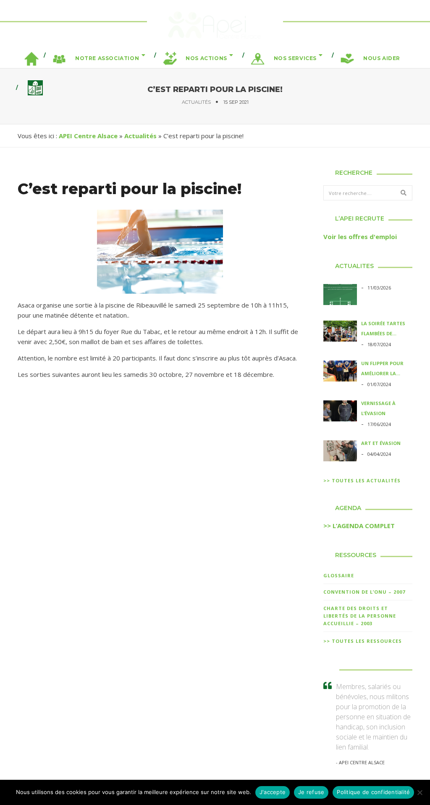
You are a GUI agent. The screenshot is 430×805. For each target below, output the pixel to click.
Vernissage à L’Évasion (378, 408)
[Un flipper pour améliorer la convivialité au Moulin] (340, 372)
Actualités (196, 102)
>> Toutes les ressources (362, 641)
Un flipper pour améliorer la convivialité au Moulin (382, 369)
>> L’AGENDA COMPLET (359, 525)
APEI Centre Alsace (88, 136)
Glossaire (338, 575)
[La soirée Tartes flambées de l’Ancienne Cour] (340, 332)
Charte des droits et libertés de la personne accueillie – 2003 (359, 615)
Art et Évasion (381, 443)
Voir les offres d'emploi (360, 236)
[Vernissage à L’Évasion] (340, 412)
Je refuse (311, 792)
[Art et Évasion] (340, 452)
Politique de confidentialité (373, 792)
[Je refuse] (419, 792)
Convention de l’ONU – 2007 (364, 592)
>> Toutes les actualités (362, 480)
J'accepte (273, 792)
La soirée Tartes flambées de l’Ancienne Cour (383, 329)
